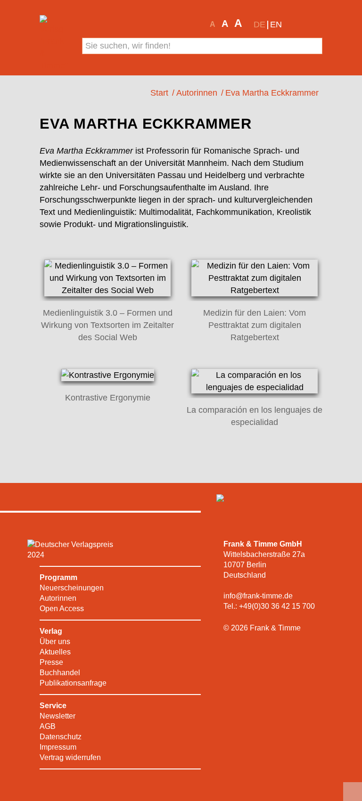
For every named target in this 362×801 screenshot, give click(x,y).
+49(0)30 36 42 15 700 (277, 606)
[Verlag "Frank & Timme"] (55, 43)
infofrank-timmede (258, 596)
